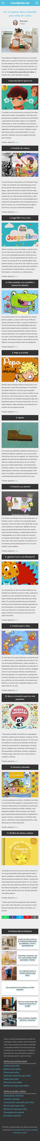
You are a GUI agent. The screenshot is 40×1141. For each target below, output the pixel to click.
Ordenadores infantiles (14, 1096)
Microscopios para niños (14, 1106)
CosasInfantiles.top (20, 3)
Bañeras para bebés (12, 1069)
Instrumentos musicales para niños (19, 1102)
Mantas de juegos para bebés (16, 1086)
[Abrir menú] (3, 3)
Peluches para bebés (13, 1082)
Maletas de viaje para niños (15, 1109)
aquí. (16, 212)
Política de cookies (20, 1133)
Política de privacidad (29, 1130)
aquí (16, 142)
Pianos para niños (11, 1072)
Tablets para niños (12, 1066)
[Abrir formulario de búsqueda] (37, 3)
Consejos (22, 24)
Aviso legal (16, 1130)
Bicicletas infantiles (12, 1116)
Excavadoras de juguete (14, 1112)
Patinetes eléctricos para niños (17, 1076)
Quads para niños (11, 1079)
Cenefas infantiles (12, 1099)
